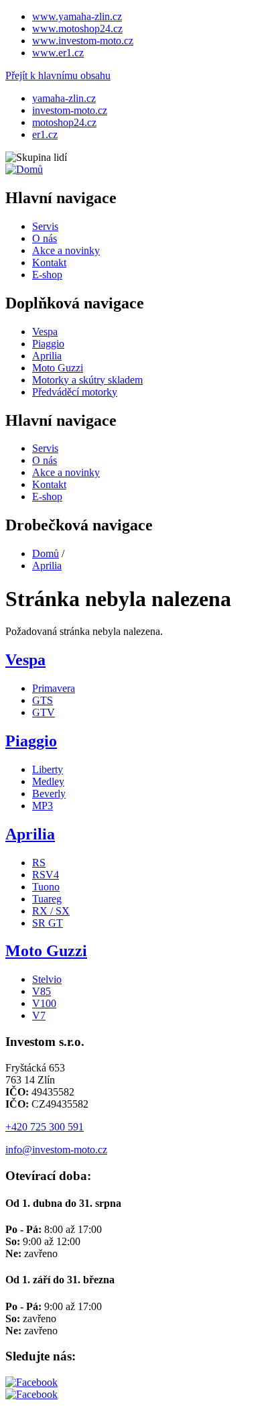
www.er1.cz (58, 52)
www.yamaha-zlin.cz (77, 16)
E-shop (47, 274)
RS (39, 862)
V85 (41, 991)
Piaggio (48, 343)
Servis (45, 226)
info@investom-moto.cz (56, 1149)
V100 (44, 1003)
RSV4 (45, 874)
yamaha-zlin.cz (64, 98)
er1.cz (45, 134)
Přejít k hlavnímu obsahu (58, 75)
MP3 (42, 805)
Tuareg (47, 898)
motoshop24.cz (64, 122)
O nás (44, 238)
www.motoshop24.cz (77, 28)
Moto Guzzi (57, 367)
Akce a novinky (66, 250)
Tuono (46, 886)
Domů (45, 553)
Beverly (49, 793)
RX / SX (51, 911)
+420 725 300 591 (44, 1126)
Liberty (47, 769)
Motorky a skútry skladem (87, 380)
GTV (43, 712)
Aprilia (47, 355)
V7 (39, 1015)
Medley (48, 781)
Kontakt (49, 262)
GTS (42, 700)
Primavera (53, 688)
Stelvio (47, 979)
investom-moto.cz (69, 110)
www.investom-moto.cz (82, 40)
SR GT (47, 923)
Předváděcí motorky (74, 392)
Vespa (45, 331)
